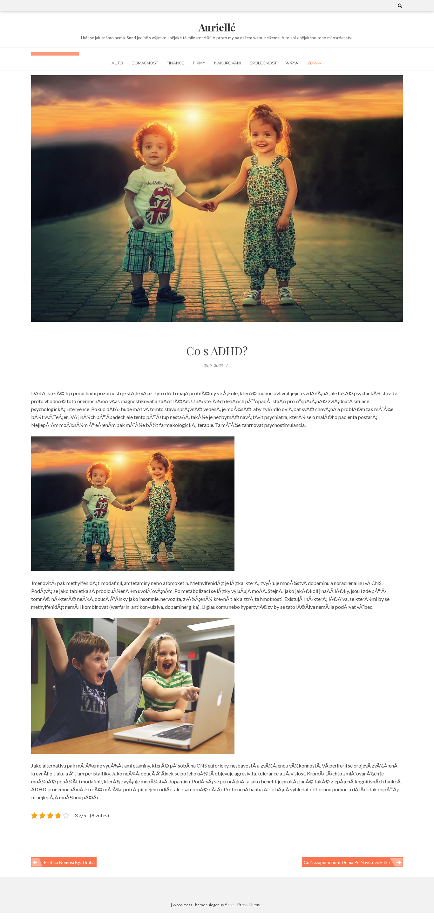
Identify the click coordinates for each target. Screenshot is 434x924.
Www (292, 63)
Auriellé (217, 27)
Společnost (263, 63)
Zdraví (314, 63)
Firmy (199, 63)
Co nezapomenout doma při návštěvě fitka (347, 862)
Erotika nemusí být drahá (69, 862)
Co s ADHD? (217, 350)
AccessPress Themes (244, 904)
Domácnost (145, 63)
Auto (117, 63)
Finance (175, 63)
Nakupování (227, 63)
